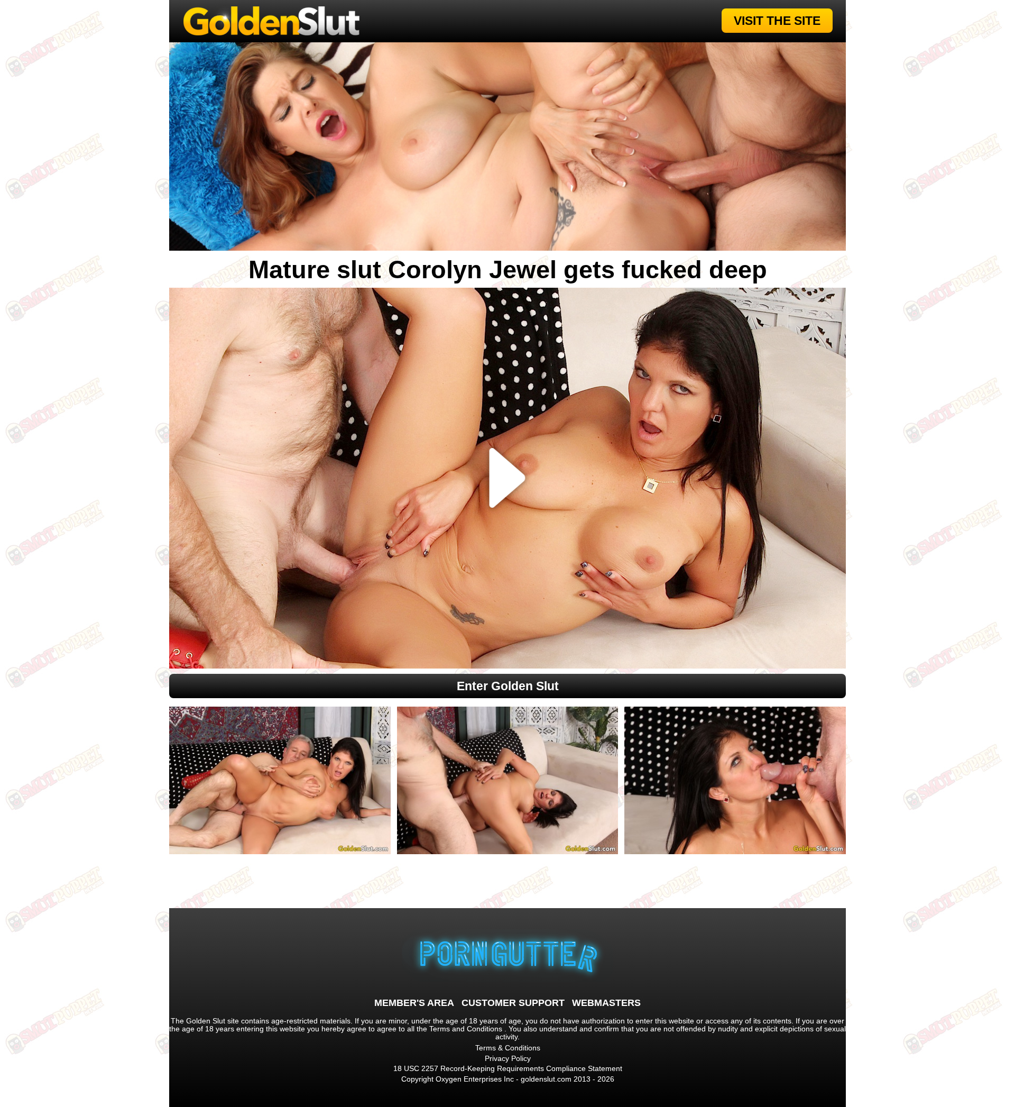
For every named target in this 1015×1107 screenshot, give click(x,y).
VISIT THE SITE (777, 21)
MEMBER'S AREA (414, 1003)
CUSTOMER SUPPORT (513, 1003)
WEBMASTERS (606, 1003)
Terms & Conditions (507, 1048)
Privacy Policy (508, 1058)
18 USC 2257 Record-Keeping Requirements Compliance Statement (507, 1068)
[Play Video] (508, 478)
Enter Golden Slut (508, 686)
